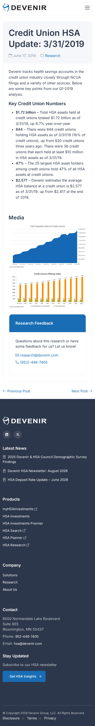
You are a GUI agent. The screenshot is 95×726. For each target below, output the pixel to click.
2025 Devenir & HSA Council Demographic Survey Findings (45, 459)
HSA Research (14, 545)
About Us (10, 589)
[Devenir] (25, 7)
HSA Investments (16, 516)
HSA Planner (13, 538)
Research (52, 55)
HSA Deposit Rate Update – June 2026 (37, 480)
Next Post (80, 391)
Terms (32, 718)
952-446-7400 (26, 636)
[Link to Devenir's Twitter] (18, 434)
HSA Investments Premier (23, 523)
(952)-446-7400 (33, 362)
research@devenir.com (39, 355)
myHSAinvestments (18, 509)
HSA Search (13, 531)
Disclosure (11, 718)
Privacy (50, 718)
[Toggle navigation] (87, 8)
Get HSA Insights (23, 676)
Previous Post (18, 391)
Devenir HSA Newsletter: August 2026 (37, 471)
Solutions (10, 575)
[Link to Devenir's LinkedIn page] (7, 434)
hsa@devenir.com (28, 643)
